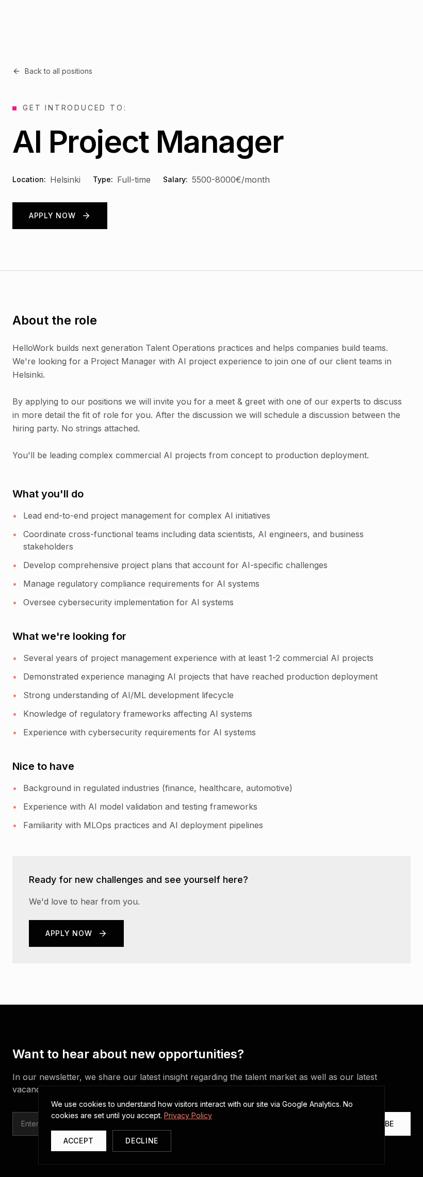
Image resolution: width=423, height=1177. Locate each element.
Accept (78, 1140)
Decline (141, 1140)
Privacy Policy (188, 1115)
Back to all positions (58, 71)
